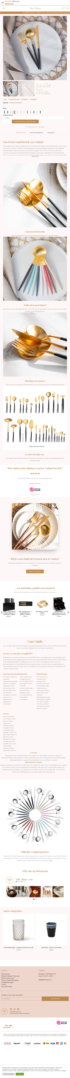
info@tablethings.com (45, 980)
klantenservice (5, 974)
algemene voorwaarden (51, 1034)
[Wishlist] (65, 8)
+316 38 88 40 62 (50, 974)
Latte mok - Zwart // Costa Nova (51, 947)
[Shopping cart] (67, 8)
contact (3, 984)
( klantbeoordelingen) (15, 102)
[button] (4, 8)
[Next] (68, 612)
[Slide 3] (37, 495)
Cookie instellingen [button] (8, 1074)
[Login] (62, 8)
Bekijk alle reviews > (35, 494)
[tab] (36, 133)
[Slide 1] (33, 495)
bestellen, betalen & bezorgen (10, 976)
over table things (6, 986)
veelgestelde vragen (7, 982)
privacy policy (46, 1035)
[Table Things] (35, 8)
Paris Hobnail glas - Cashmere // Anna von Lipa (18, 947)
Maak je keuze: (8, 115)
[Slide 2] (35, 495)
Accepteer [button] (20, 1074)
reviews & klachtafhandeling (10, 980)
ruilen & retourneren (7, 978)
